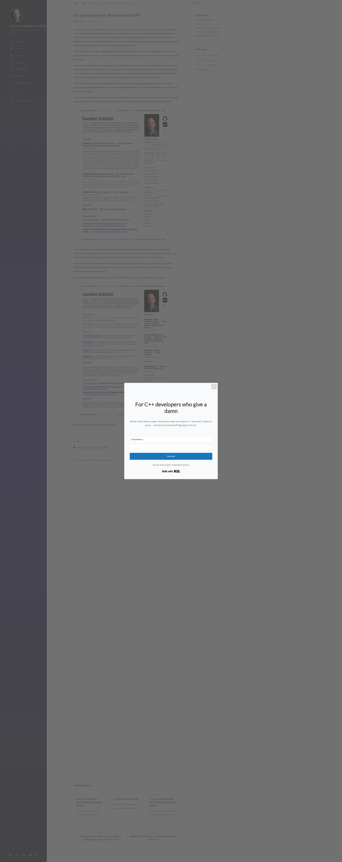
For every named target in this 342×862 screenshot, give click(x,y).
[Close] (214, 386)
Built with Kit (171, 471)
